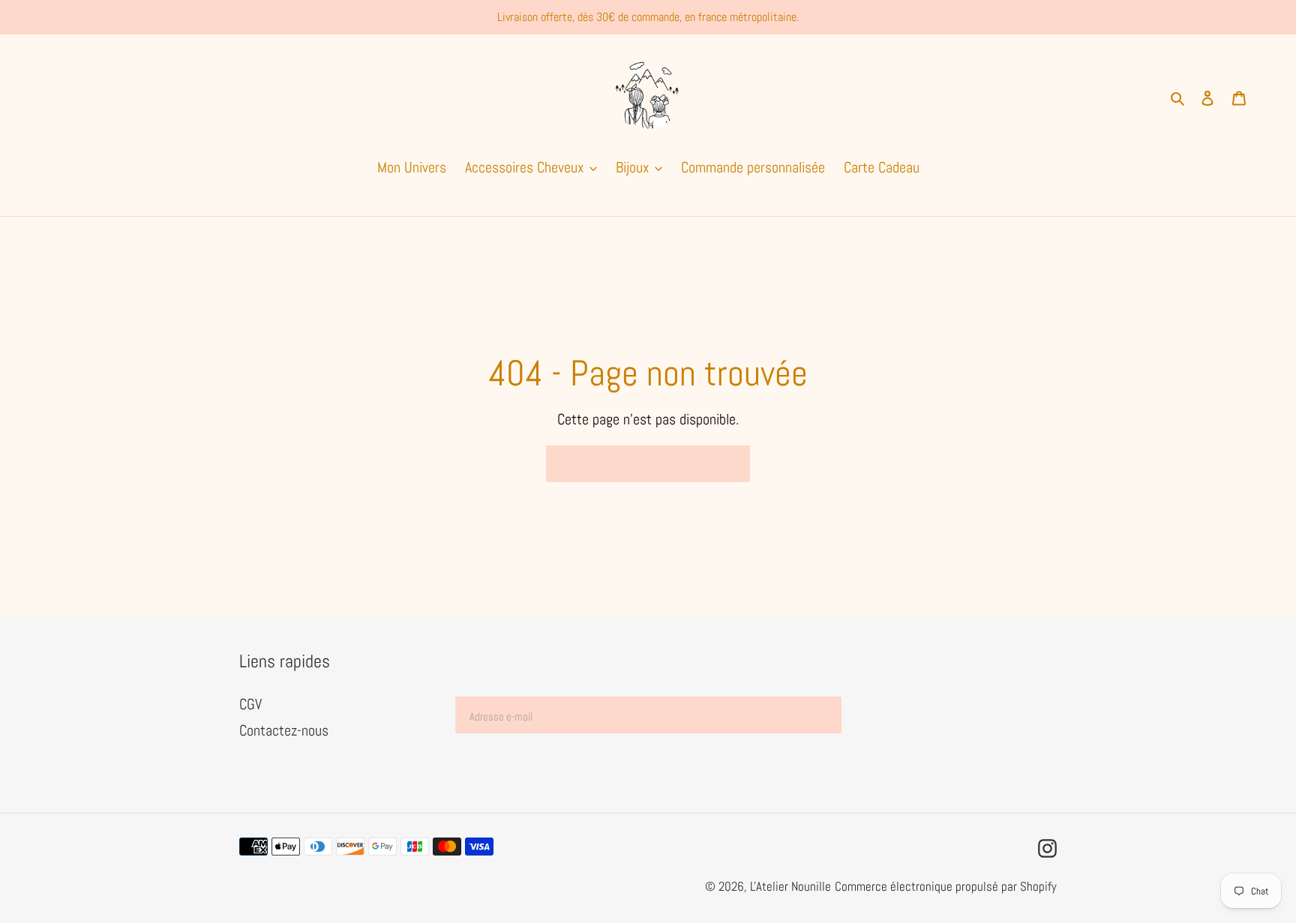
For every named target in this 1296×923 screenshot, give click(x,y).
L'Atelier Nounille (790, 886)
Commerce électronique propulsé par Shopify (946, 886)
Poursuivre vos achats (636, 463)
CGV (250, 704)
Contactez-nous (283, 730)
